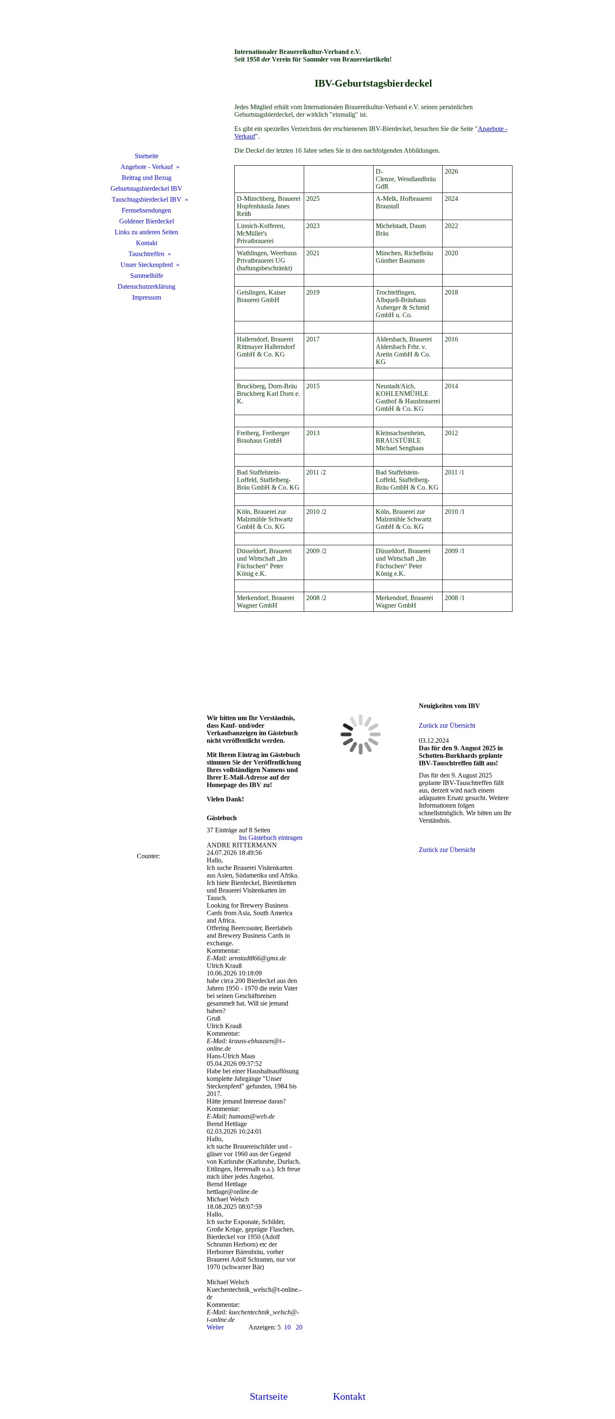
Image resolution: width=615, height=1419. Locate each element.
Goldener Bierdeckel (146, 221)
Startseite (147, 155)
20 (299, 1327)
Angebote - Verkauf (146, 166)
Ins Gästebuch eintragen (270, 837)
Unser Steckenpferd (146, 264)
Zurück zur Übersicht (447, 725)
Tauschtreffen (146, 253)
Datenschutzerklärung (146, 286)
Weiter (215, 1327)
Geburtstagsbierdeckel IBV (146, 188)
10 (287, 1327)
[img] (146, 85)
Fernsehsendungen (146, 210)
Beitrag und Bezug (147, 177)
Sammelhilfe (146, 275)
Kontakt (146, 242)
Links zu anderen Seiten (146, 232)
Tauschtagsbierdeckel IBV (147, 199)
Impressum (146, 297)
